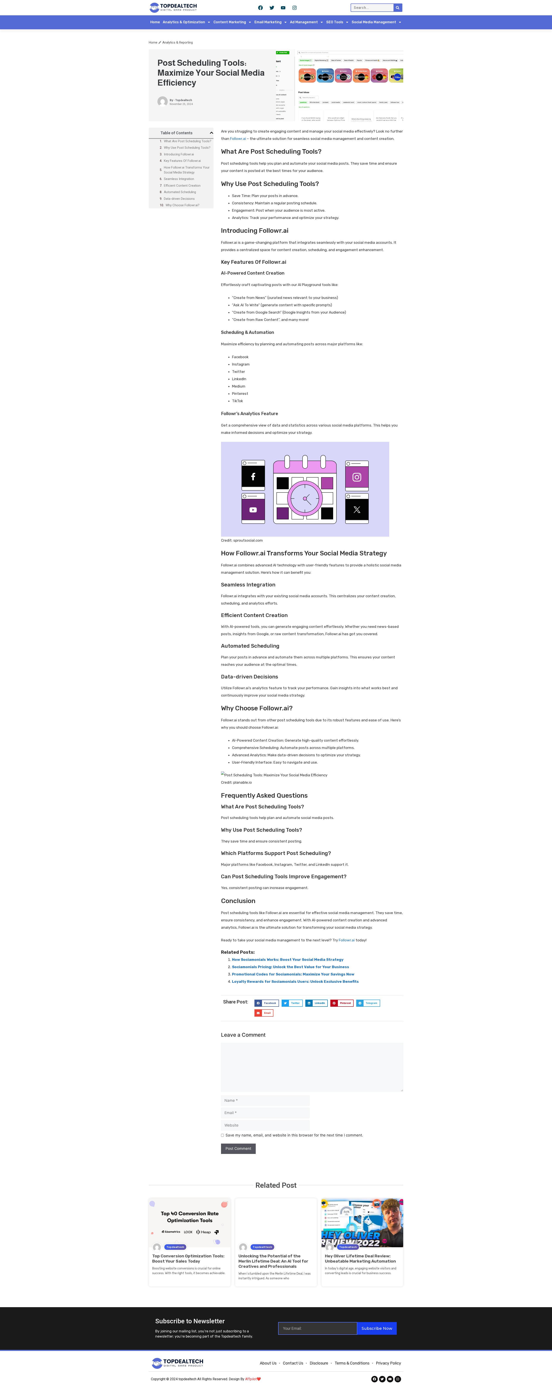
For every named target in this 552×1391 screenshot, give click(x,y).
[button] (211, 133)
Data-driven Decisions (179, 199)
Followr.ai (238, 138)
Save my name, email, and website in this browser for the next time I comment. (294, 1135)
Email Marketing (268, 22)
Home (155, 22)
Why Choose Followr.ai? (182, 205)
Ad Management (304, 22)
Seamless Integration (179, 179)
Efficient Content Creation (182, 186)
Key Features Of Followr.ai (182, 161)
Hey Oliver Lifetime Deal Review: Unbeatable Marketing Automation (360, 1258)
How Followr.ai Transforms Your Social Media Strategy (187, 170)
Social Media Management (374, 22)
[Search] (398, 7)
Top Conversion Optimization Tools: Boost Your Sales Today (188, 1258)
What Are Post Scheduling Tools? (187, 141)
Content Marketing (229, 22)
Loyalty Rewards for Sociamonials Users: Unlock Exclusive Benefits (295, 981)
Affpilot (251, 1379)
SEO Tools (334, 22)
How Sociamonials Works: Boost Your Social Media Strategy (287, 959)
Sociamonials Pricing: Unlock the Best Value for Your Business (290, 967)
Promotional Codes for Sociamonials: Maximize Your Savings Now (293, 974)
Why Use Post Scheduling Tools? (187, 148)
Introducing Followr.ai (179, 154)
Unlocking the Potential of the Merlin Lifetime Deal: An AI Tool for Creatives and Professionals (273, 1261)
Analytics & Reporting (177, 42)
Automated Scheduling (180, 192)
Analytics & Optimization (184, 22)
